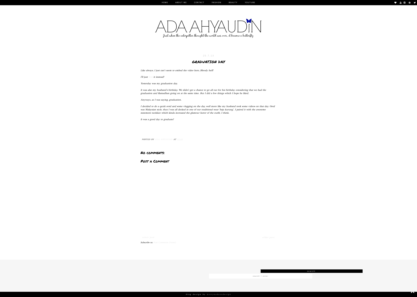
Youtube (250, 2)
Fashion (216, 2)
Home (165, 2)
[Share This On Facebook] (145, 131)
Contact (199, 2)
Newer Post (148, 237)
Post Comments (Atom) (165, 242)
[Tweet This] (158, 131)
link (151, 76)
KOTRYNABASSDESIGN (219, 294)
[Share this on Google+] (164, 131)
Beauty (233, 2)
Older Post (268, 237)
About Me (181, 2)
